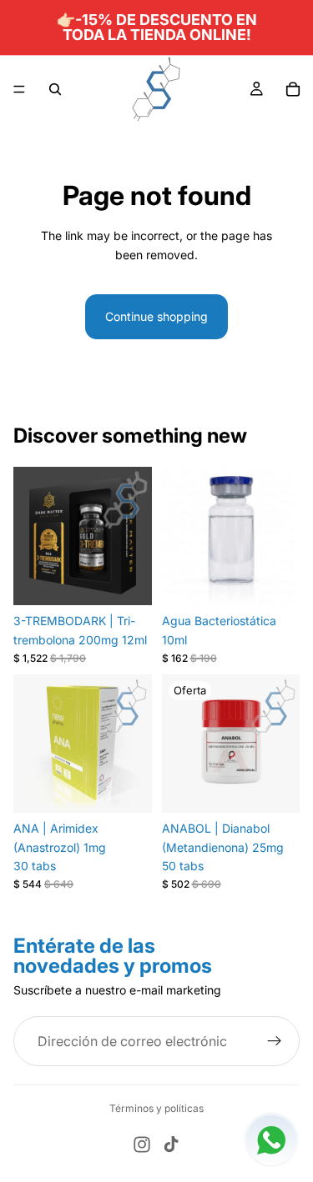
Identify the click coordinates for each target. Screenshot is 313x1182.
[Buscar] (55, 89)
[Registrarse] (274, 1041)
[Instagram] (142, 1144)
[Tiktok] (171, 1144)
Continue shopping (156, 316)
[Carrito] (293, 89)
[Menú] (19, 89)
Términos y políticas (156, 1108)
